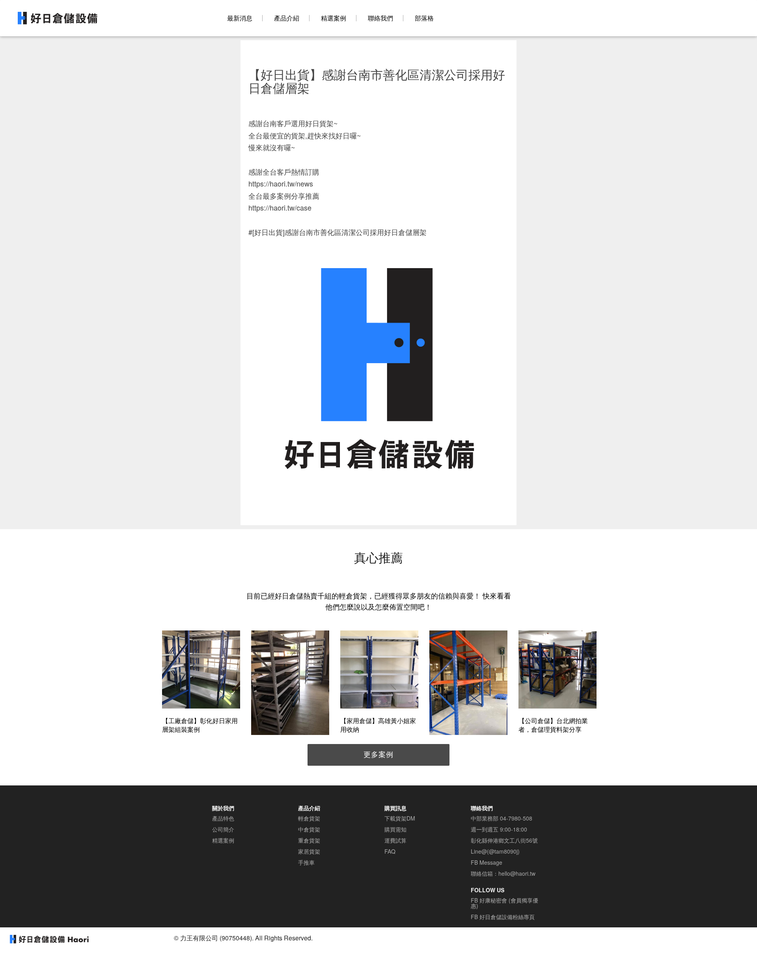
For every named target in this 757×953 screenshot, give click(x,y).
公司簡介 (223, 829)
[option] (201, 683)
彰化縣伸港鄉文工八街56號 (504, 840)
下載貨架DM (399, 818)
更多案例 (378, 754)
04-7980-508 (516, 818)
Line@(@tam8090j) (495, 851)
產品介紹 (286, 18)
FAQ (389, 851)
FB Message (486, 862)
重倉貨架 (309, 840)
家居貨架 (309, 851)
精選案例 (333, 18)
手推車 (306, 862)
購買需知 (395, 829)
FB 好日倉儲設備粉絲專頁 (503, 917)
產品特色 (223, 818)
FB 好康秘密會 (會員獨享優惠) (504, 903)
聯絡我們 (380, 18)
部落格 (424, 18)
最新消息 (239, 18)
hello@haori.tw (516, 873)
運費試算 (395, 840)
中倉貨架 (309, 829)
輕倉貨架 (309, 818)
